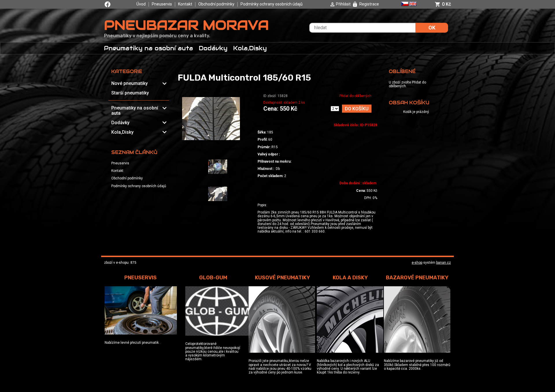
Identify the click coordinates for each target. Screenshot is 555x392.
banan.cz (443, 263)
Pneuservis (162, 4)
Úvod (141, 4)
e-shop (417, 263)
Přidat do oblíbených (355, 96)
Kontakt (185, 4)
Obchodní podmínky (216, 4)
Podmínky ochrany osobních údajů (271, 4)
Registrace (369, 4)
